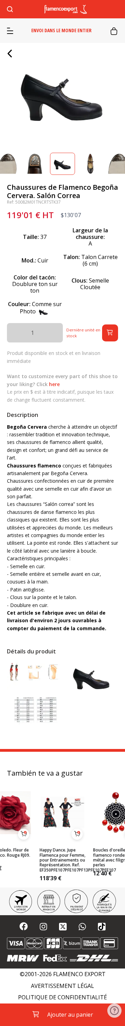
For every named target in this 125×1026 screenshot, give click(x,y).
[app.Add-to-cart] (23, 834)
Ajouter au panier (70, 1014)
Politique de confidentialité (62, 997)
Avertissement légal (62, 986)
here (54, 384)
